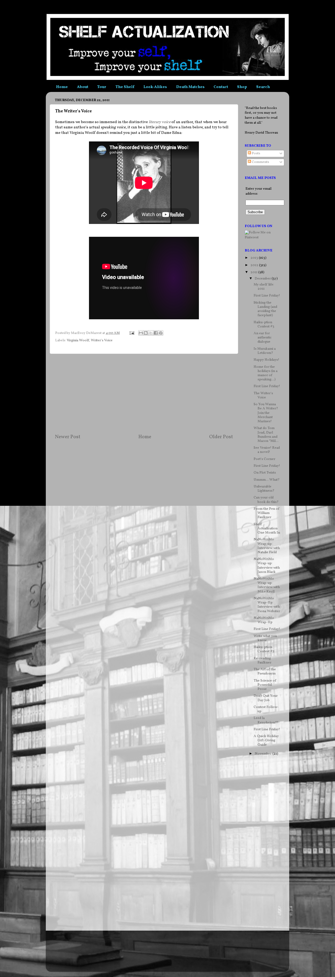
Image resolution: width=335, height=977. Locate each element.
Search (263, 87)
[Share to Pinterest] (160, 333)
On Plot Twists (265, 472)
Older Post (221, 436)
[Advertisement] (144, 393)
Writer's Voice (102, 340)
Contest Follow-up (266, 709)
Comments (260, 162)
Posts (255, 153)
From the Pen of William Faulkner (267, 513)
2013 (254, 257)
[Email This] (140, 333)
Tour (101, 87)
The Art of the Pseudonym (265, 671)
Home (62, 87)
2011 (254, 272)
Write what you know (265, 638)
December (263, 278)
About (82, 87)
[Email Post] (131, 333)
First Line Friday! (267, 295)
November (263, 753)
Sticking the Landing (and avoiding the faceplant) (265, 309)
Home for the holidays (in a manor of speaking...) (265, 373)
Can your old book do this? (266, 499)
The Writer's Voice (263, 395)
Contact (221, 87)
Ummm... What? (267, 479)
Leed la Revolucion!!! (266, 720)
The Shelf (124, 87)
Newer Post (67, 436)
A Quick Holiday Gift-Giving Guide (266, 740)
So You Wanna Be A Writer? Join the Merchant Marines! (266, 413)
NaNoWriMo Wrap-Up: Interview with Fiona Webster (267, 605)
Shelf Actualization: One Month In (267, 528)
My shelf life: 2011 (264, 286)
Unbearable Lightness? (264, 488)
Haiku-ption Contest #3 (264, 324)
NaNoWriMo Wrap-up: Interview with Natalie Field (267, 546)
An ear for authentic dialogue (262, 337)
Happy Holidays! (266, 359)
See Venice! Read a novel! (267, 449)
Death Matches (190, 87)
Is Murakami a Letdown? (265, 350)
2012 (254, 265)
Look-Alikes (155, 87)
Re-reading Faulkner (262, 660)
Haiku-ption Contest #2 (264, 649)
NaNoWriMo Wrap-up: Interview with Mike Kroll (267, 585)
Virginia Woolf (78, 340)
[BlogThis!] (145, 333)
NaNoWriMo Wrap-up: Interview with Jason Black (267, 565)
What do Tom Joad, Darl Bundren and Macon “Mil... (266, 434)
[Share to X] (150, 333)
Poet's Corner (264, 459)
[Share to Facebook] (155, 333)
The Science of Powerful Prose (265, 684)
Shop (242, 87)
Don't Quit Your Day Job (266, 697)
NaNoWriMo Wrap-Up (264, 620)
